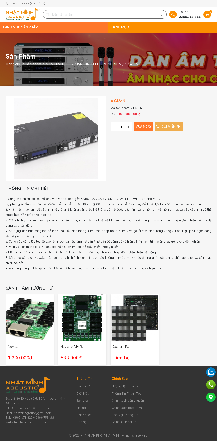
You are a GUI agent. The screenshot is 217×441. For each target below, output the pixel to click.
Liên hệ (81, 422)
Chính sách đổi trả (124, 422)
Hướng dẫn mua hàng (127, 386)
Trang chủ (83, 386)
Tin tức (81, 408)
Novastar (14, 346)
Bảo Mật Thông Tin (125, 415)
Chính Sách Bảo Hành (127, 408)
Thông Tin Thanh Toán (127, 393)
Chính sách (84, 415)
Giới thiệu (82, 393)
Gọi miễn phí (171, 126)
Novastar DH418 (72, 346)
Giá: (113, 114)
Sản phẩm (83, 400)
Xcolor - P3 (121, 346)
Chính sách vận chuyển (128, 400)
